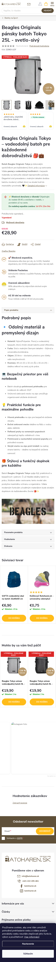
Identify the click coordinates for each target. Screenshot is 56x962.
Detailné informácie (36, 185)
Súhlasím (28, 953)
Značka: (8, 251)
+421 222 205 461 (30, 881)
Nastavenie (28, 943)
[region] (28, 121)
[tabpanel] (14, 594)
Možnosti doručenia (15, 222)
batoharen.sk (30, 886)
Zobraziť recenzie (20, 803)
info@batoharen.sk (30, 876)
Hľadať (48, 10)
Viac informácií (31, 937)
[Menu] (52, 4)
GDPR (20, 838)
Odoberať (45, 831)
